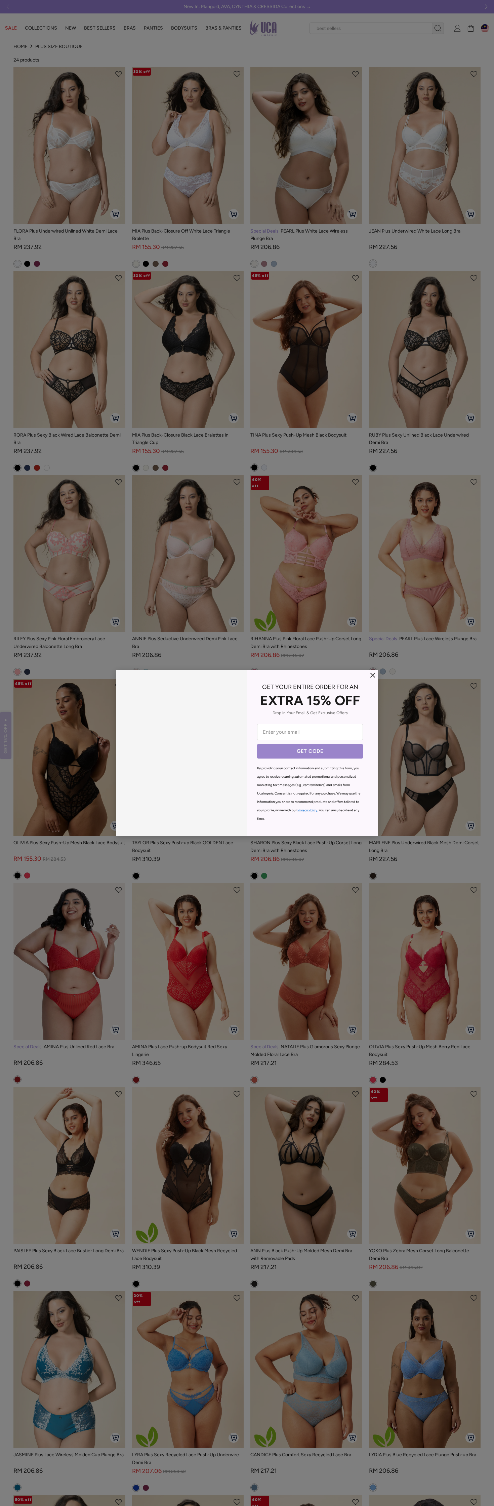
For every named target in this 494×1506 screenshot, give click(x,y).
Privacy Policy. (307, 810)
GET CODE (310, 751)
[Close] (372, 675)
